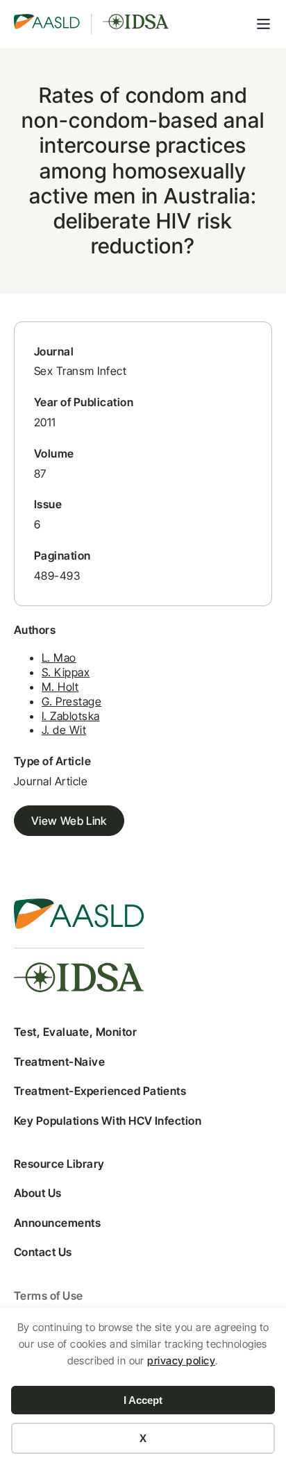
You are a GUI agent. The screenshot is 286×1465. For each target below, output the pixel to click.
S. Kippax (66, 672)
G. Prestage (71, 701)
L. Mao (59, 657)
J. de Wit (64, 730)
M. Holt (60, 687)
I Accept (143, 1400)
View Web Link (69, 821)
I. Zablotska (71, 716)
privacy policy (181, 1360)
